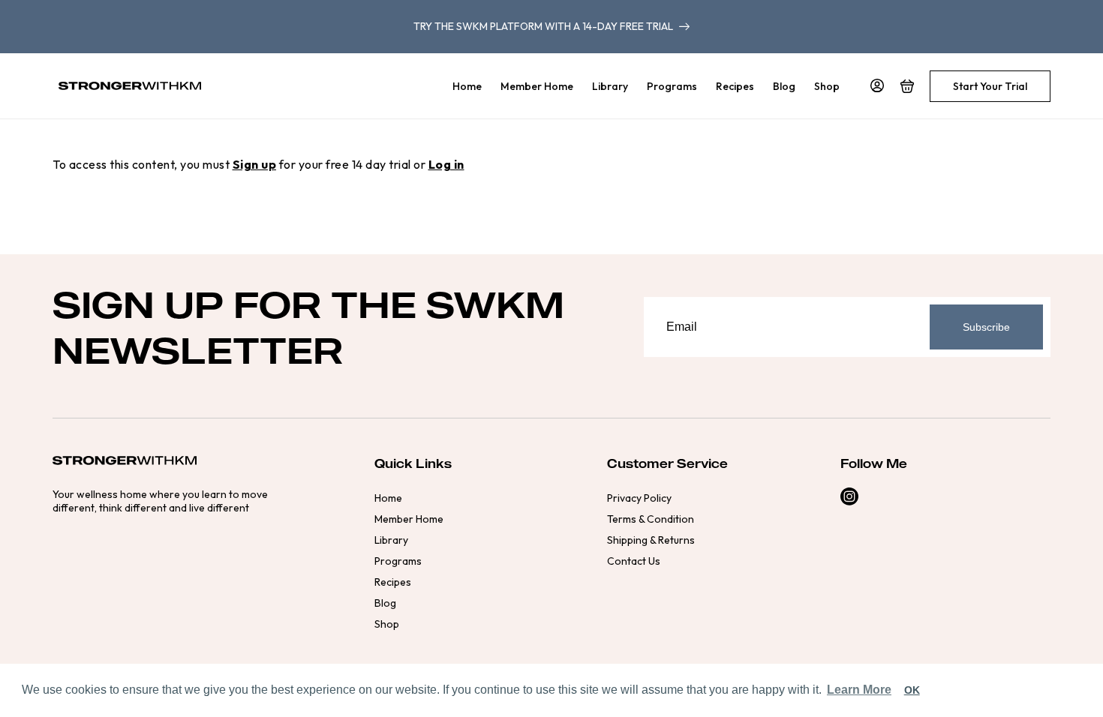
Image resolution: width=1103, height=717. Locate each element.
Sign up (255, 164)
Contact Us (633, 561)
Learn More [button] (859, 689)
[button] (907, 86)
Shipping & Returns (651, 540)
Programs (398, 561)
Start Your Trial (990, 86)
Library (391, 540)
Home (388, 498)
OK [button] (912, 690)
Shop (386, 624)
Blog (385, 603)
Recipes (392, 582)
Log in (446, 164)
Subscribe (986, 327)
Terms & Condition (650, 519)
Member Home (408, 519)
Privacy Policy (639, 498)
